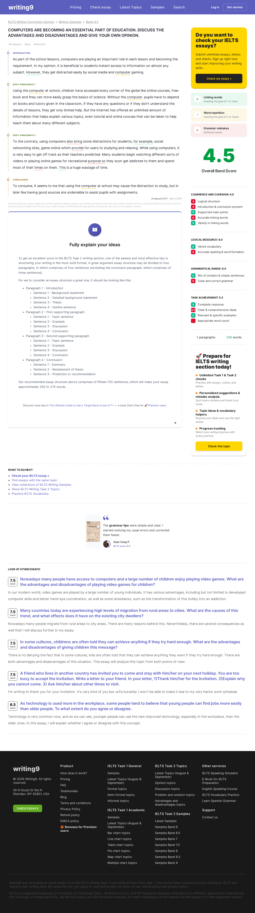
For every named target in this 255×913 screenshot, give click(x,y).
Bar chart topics (119, 833)
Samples (157, 7)
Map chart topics (120, 857)
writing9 (21, 7)
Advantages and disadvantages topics (170, 802)
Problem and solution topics (175, 795)
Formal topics (117, 789)
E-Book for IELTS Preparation (214, 781)
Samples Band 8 (166, 851)
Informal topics (118, 801)
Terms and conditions (75, 803)
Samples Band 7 (166, 839)
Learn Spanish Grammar (219, 801)
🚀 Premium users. (155, 405)
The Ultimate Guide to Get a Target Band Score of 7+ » (82, 405)
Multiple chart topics (122, 863)
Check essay (100, 7)
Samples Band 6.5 (167, 833)
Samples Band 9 (166, 863)
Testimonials (69, 791)
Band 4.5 (92, 22)
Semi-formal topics (121, 795)
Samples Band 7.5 (167, 845)
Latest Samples (166, 821)
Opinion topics (165, 783)
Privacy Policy (70, 809)
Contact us (210, 817)
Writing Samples (70, 22)
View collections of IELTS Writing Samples (41, 484)
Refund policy (70, 815)
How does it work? (73, 773)
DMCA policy (69, 821)
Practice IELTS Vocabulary (30, 493)
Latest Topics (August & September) (124, 781)
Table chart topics (120, 845)
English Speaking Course (219, 789)
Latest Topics (131, 7)
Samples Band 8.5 (167, 857)
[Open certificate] (93, 531)
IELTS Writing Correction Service (31, 22)
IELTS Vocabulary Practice (220, 795)
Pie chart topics (119, 851)
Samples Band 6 (166, 827)
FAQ (63, 785)
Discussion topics (167, 789)
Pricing (75, 7)
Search (179, 7)
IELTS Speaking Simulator (220, 773)
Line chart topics (119, 839)
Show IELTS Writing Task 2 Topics (36, 489)
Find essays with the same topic (34, 480)
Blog (63, 797)
